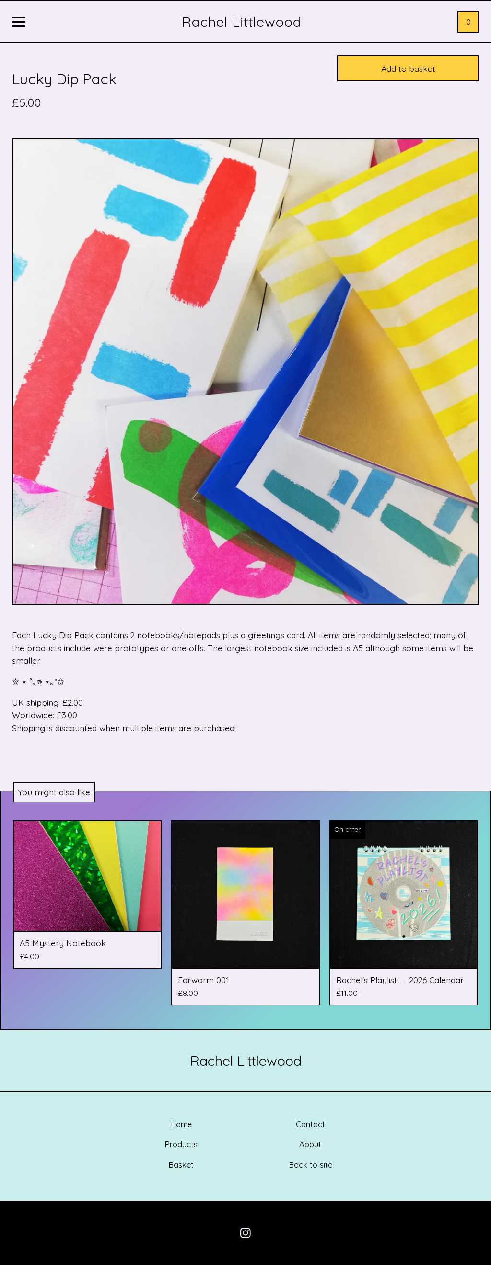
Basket (181, 1165)
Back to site (310, 1165)
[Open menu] (18, 22)
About (310, 1144)
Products (181, 1144)
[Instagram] (245, 1233)
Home (181, 1124)
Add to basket (408, 68)
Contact (310, 1124)
